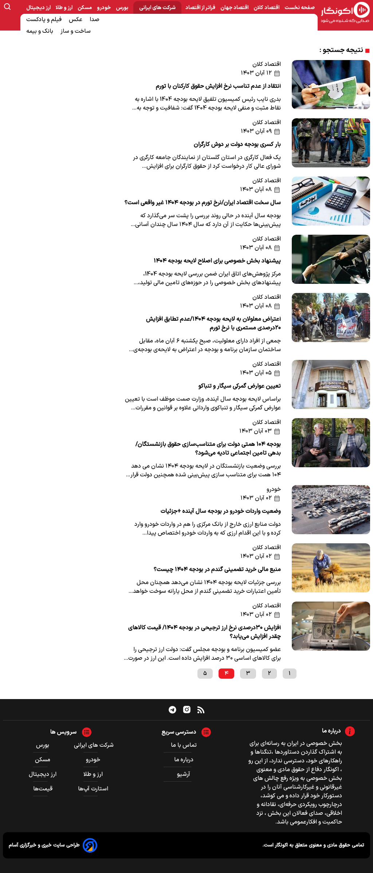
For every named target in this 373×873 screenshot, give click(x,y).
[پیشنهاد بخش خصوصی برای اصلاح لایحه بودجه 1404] (331, 261)
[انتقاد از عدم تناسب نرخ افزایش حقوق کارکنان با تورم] (331, 86)
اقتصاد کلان (267, 8)
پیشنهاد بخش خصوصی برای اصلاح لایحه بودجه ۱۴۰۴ (217, 261)
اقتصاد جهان (235, 8)
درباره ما (183, 759)
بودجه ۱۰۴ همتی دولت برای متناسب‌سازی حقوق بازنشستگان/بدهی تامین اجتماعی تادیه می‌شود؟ (208, 448)
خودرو (104, 8)
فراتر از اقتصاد (200, 8)
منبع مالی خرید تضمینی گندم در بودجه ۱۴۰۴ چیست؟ (217, 569)
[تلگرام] (172, 709)
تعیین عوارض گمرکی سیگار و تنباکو (240, 386)
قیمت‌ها (43, 789)
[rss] (200, 709)
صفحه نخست (299, 8)
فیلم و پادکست (44, 19)
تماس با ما (184, 745)
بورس (122, 8)
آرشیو (183, 774)
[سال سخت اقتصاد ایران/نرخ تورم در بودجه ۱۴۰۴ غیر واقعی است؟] (331, 202)
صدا (95, 19)
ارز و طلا (65, 8)
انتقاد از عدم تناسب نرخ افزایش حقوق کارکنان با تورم (218, 86)
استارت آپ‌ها (94, 789)
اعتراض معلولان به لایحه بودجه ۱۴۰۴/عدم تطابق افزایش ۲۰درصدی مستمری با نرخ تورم (213, 323)
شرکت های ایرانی (157, 8)
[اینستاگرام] (187, 709)
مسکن (85, 8)
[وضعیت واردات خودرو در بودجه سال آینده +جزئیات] (331, 511)
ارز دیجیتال (39, 8)
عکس (76, 19)
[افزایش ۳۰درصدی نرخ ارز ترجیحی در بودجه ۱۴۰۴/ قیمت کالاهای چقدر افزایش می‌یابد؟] (331, 632)
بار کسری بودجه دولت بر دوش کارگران (237, 144)
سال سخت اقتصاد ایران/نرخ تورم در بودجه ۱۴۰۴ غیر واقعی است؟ (203, 202)
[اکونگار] (345, 12)
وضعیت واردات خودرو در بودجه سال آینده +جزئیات (221, 511)
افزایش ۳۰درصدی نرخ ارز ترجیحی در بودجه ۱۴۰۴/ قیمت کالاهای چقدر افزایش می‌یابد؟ (204, 632)
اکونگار (281, 845)
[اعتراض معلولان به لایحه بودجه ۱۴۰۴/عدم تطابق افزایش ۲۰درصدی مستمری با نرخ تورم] (331, 323)
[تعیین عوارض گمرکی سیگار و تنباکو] (331, 386)
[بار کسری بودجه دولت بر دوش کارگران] (331, 144)
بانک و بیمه (40, 31)
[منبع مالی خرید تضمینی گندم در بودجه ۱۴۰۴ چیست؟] (331, 569)
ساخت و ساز (76, 31)
